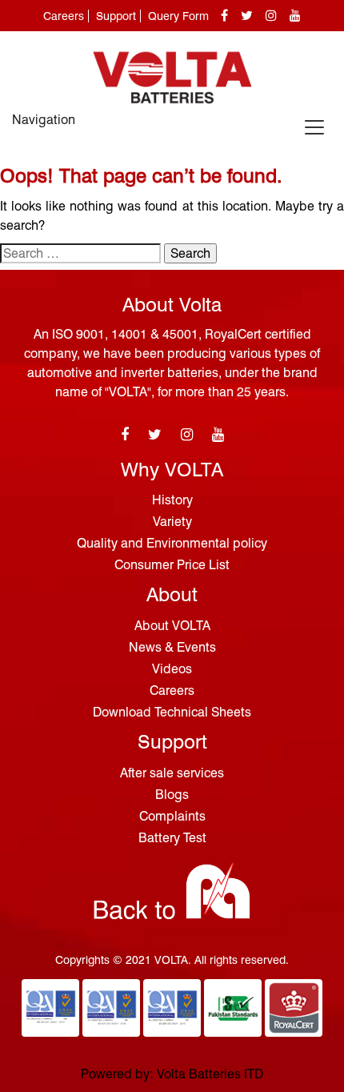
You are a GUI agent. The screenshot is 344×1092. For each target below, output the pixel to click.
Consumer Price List (172, 564)
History (172, 500)
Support (116, 16)
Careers (63, 16)
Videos (172, 668)
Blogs (172, 794)
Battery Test (172, 837)
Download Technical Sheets (172, 712)
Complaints (172, 816)
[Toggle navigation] (314, 127)
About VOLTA (172, 625)
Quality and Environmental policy (172, 543)
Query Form (178, 16)
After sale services (172, 773)
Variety (172, 521)
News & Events (172, 647)
